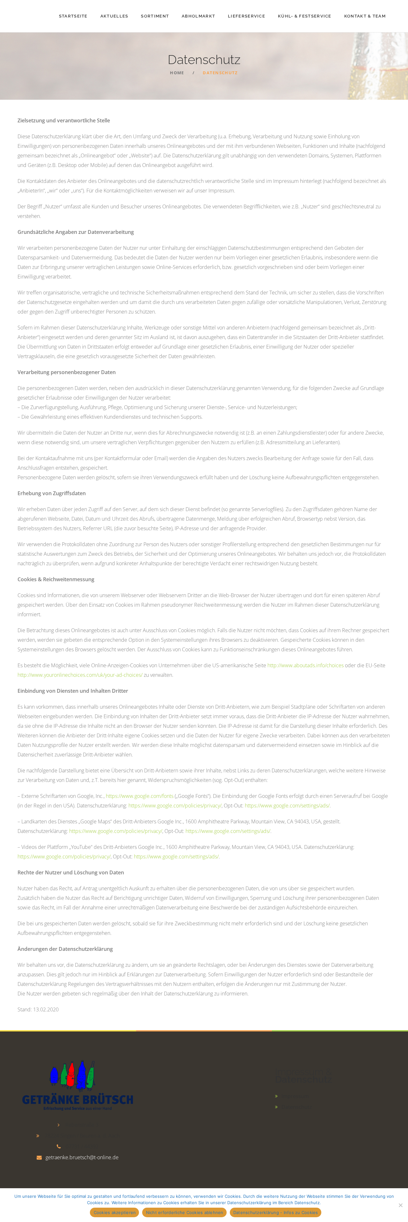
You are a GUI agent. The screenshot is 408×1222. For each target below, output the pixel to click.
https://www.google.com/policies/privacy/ (175, 805)
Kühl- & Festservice (305, 16)
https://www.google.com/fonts (139, 795)
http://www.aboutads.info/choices (305, 665)
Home (177, 73)
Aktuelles (114, 16)
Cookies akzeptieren (115, 1212)
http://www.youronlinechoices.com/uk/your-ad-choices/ (80, 674)
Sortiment (155, 16)
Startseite (73, 16)
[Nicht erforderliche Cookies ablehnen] (400, 1205)
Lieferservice (246, 16)
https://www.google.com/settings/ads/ (287, 805)
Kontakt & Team (365, 16)
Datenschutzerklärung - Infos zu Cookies (275, 1212)
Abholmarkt (198, 16)
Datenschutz (296, 1106)
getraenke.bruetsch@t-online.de (82, 1157)
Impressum (295, 1096)
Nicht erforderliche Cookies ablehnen (184, 1212)
